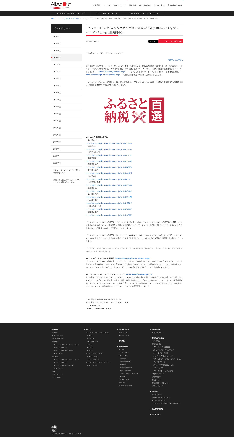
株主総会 (123, 364)
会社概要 (55, 356)
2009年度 (57, 156)
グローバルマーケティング (106, 13)
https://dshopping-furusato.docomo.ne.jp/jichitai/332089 (109, 143)
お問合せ (155, 391)
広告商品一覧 (156, 344)
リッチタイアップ (159, 362)
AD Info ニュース (157, 386)
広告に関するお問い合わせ (161, 383)
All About (61, 5)
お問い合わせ (123, 332)
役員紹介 (55, 341)
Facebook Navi (92, 341)
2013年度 (57, 128)
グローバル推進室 (93, 359)
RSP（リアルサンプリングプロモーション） (168, 359)
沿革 (53, 371)
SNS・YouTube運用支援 (161, 347)
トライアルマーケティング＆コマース (143, 13)
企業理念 (55, 332)
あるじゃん (91, 338)
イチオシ (90, 350)
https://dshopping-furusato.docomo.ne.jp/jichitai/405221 (109, 215)
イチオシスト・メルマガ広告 (163, 371)
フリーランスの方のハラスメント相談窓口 (166, 403)
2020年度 (57, 78)
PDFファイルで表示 (175, 60)
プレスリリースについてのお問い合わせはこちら (66, 171)
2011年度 (57, 142)
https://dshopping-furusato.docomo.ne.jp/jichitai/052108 (109, 155)
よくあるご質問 (124, 379)
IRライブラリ (123, 355)
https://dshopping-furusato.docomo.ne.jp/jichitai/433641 (109, 203)
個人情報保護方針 (158, 409)
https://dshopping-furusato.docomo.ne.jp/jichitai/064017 (109, 173)
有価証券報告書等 (126, 367)
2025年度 (57, 43)
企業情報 (96, 5)
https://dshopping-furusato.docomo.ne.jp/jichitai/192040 (109, 161)
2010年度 (57, 149)
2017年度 (57, 99)
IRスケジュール (124, 352)
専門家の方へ (159, 5)
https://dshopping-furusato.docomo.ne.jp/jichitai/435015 (109, 179)
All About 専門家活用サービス (163, 365)
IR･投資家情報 (145, 5)
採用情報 (132, 5)
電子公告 (122, 382)
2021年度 (57, 71)
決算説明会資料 (125, 361)
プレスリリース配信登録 (173, 41)
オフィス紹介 (56, 377)
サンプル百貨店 (92, 365)
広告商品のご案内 (175, 5)
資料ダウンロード (158, 374)
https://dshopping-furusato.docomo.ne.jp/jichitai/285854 (109, 167)
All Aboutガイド (157, 332)
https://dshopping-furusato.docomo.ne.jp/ (103, 74)
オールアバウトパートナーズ (63, 350)
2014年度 (57, 121)
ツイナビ (90, 344)
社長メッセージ (57, 335)
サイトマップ (156, 414)
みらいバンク (58, 353)
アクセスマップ (57, 374)
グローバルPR (158, 368)
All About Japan (92, 356)
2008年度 (57, 163)
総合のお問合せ (157, 394)
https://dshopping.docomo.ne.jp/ (112, 71)
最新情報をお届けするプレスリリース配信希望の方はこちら (66, 180)
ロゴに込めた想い (58, 338)
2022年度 (57, 64)
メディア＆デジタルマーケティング (70, 13)
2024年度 (57, 50)
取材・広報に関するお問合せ (161, 397)
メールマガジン (124, 335)
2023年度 (75, 18)
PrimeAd (90, 347)
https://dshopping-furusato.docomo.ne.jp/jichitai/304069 (109, 209)
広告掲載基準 (156, 377)
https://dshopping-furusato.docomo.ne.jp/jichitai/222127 (109, 149)
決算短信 (123, 358)
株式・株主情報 (125, 370)
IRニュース (122, 349)
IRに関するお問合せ (125, 385)
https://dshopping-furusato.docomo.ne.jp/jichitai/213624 (109, 185)
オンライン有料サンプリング (163, 356)
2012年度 (57, 135)
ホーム (53, 18)
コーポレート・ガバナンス (129, 373)
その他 (122, 376)
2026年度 (57, 36)
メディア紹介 (156, 341)
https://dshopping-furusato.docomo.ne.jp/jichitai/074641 (109, 191)
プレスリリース (119, 5)
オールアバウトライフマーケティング (66, 344)
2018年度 (57, 92)
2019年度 (57, 85)
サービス (106, 5)
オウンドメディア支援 (160, 353)
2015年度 (57, 113)
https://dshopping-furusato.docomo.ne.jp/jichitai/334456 (109, 197)
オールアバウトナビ (60, 347)
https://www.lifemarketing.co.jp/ (139, 274)
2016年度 (57, 106)
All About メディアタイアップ (163, 350)
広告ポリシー (156, 380)
